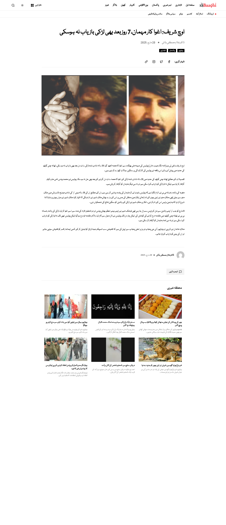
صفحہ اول (190, 5)
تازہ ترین (178, 5)
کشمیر (189, 14)
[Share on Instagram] (154, 61)
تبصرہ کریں (173, 271)
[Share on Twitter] (161, 61)
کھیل (123, 5)
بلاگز (115, 5)
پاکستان (155, 5)
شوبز (107, 5)
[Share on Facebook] (169, 61)
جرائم (181, 14)
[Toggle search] (13, 5)
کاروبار (132, 5)
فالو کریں (38, 5)
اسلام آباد (199, 14)
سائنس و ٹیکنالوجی (155, 14)
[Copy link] (146, 61)
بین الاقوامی (143, 5)
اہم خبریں (167, 5)
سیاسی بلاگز (170, 14)
